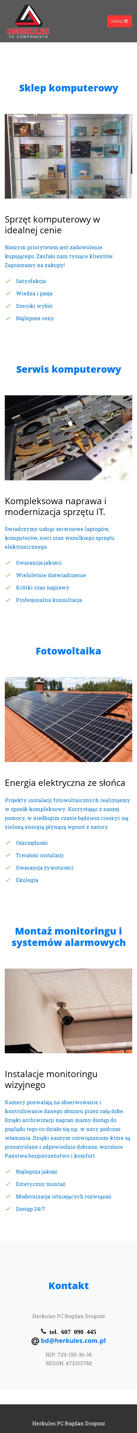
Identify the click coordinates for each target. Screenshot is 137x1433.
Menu (118, 21)
